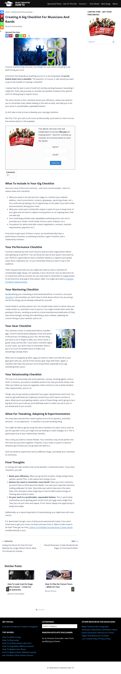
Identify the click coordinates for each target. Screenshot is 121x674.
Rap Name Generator (101, 629)
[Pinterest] (2, 16)
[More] (24, 35)
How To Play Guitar (10, 640)
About (115, 4)
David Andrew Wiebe (14, 26)
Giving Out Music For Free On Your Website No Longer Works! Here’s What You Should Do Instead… (19, 546)
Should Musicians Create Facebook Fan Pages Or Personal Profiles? (61, 544)
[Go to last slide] (7, 589)
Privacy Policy (105, 638)
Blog (84, 626)
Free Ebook (94, 4)
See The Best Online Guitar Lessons (17, 655)
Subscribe (55, 163)
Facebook (15, 626)
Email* (56, 154)
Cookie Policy (91, 638)
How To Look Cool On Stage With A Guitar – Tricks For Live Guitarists (20, 587)
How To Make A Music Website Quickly (19, 652)
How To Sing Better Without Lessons (18, 646)
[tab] (36, 609)
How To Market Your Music (14, 649)
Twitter (24, 626)
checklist (9, 297)
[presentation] (21, 575)
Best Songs (105, 4)
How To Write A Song (11, 637)
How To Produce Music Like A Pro (17, 643)
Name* (55, 147)
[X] (17, 35)
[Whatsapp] (20, 35)
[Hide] (1, 31)
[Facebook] (7, 35)
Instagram (33, 626)
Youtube (6, 626)
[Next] (72, 589)
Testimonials (92, 626)
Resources (102, 632)
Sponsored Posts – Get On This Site (62, 4)
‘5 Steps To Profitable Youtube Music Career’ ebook (50, 527)
